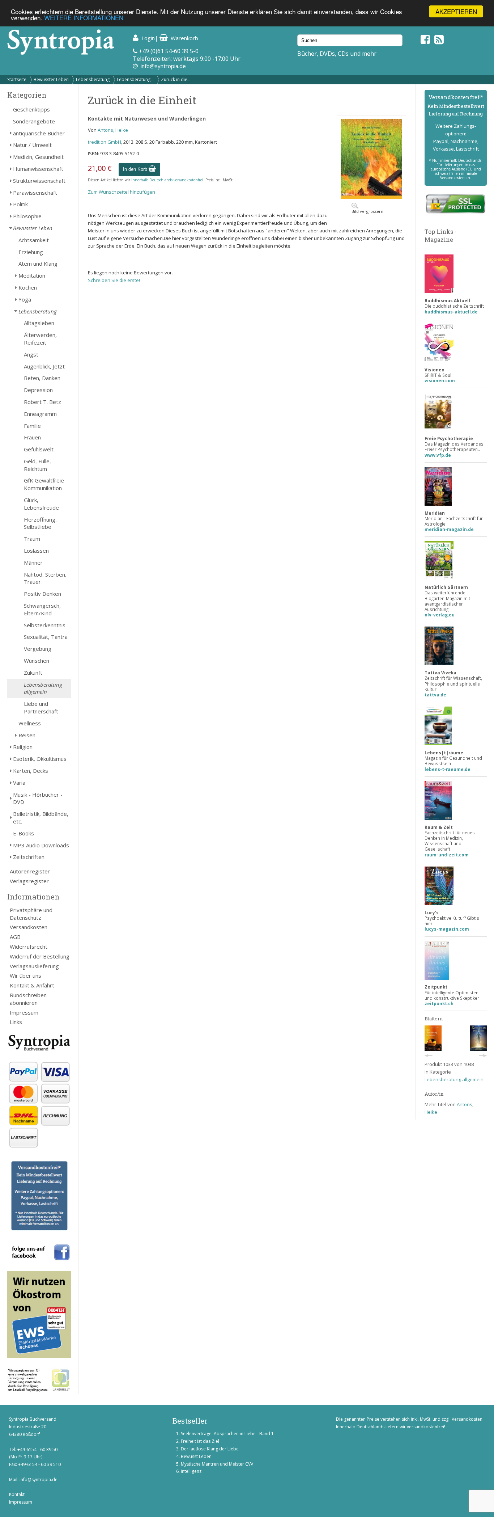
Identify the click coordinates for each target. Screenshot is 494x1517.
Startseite (16, 79)
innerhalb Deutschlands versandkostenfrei (167, 179)
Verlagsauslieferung (34, 966)
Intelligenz (191, 1471)
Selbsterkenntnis (44, 625)
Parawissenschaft (35, 192)
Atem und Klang (38, 263)
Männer (33, 562)
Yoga (24, 299)
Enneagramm (40, 413)
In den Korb (136, 169)
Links (16, 1021)
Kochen (27, 287)
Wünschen (36, 660)
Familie (32, 425)
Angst (31, 354)
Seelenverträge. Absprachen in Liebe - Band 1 (227, 1433)
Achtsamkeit (33, 240)
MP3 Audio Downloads (41, 845)
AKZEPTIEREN (456, 11)
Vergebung (37, 648)
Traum (32, 538)
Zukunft (33, 672)
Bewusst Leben (196, 1456)
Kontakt (17, 1494)
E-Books (23, 833)
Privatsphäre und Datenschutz (31, 913)
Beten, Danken (42, 378)
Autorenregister (30, 871)
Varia (19, 782)
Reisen (26, 735)
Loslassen (36, 550)
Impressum (24, 1012)
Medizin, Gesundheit (38, 156)
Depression (38, 389)
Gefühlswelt (39, 449)
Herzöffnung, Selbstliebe (40, 523)
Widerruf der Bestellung (39, 956)
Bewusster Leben (51, 79)
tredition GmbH (104, 142)
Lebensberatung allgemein (43, 688)
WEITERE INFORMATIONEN (83, 17)
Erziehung (30, 252)
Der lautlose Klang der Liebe (210, 1449)
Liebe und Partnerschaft (41, 707)
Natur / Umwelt (32, 144)
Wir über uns (25, 975)
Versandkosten (28, 927)
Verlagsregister (29, 881)
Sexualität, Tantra (46, 636)
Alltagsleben (39, 322)
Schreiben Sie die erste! (114, 280)
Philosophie (27, 216)
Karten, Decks (30, 770)
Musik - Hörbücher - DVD (38, 798)
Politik (20, 204)
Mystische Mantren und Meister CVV (217, 1464)
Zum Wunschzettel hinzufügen (121, 192)
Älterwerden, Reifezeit (40, 338)
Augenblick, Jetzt (44, 366)
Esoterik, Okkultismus (40, 758)
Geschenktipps (31, 109)
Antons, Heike (113, 130)
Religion (23, 746)
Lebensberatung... (135, 79)
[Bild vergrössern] (371, 197)
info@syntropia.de (163, 65)
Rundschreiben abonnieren (28, 998)
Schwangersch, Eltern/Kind (42, 609)
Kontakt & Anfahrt (32, 985)
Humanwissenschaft (38, 168)
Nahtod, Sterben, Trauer (45, 578)
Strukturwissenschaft (39, 180)
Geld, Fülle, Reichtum (37, 465)
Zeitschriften (28, 856)
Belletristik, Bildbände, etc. (40, 817)
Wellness (29, 723)
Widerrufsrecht (28, 946)
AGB (15, 936)
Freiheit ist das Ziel (200, 1441)
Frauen (32, 437)
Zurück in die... (176, 79)
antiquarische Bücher (39, 133)
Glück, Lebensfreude (41, 503)
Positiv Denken (42, 593)
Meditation (31, 275)
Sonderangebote (34, 121)
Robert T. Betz (42, 401)
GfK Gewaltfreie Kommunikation (44, 484)
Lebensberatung (93, 79)
